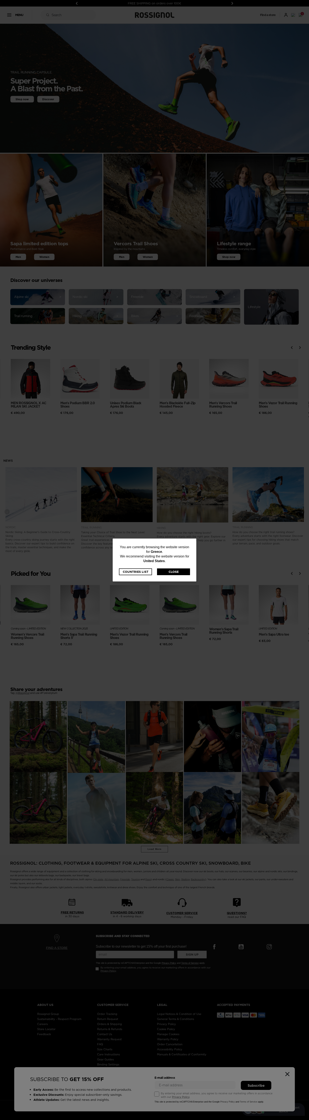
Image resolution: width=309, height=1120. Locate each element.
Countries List (135, 572)
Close (174, 572)
